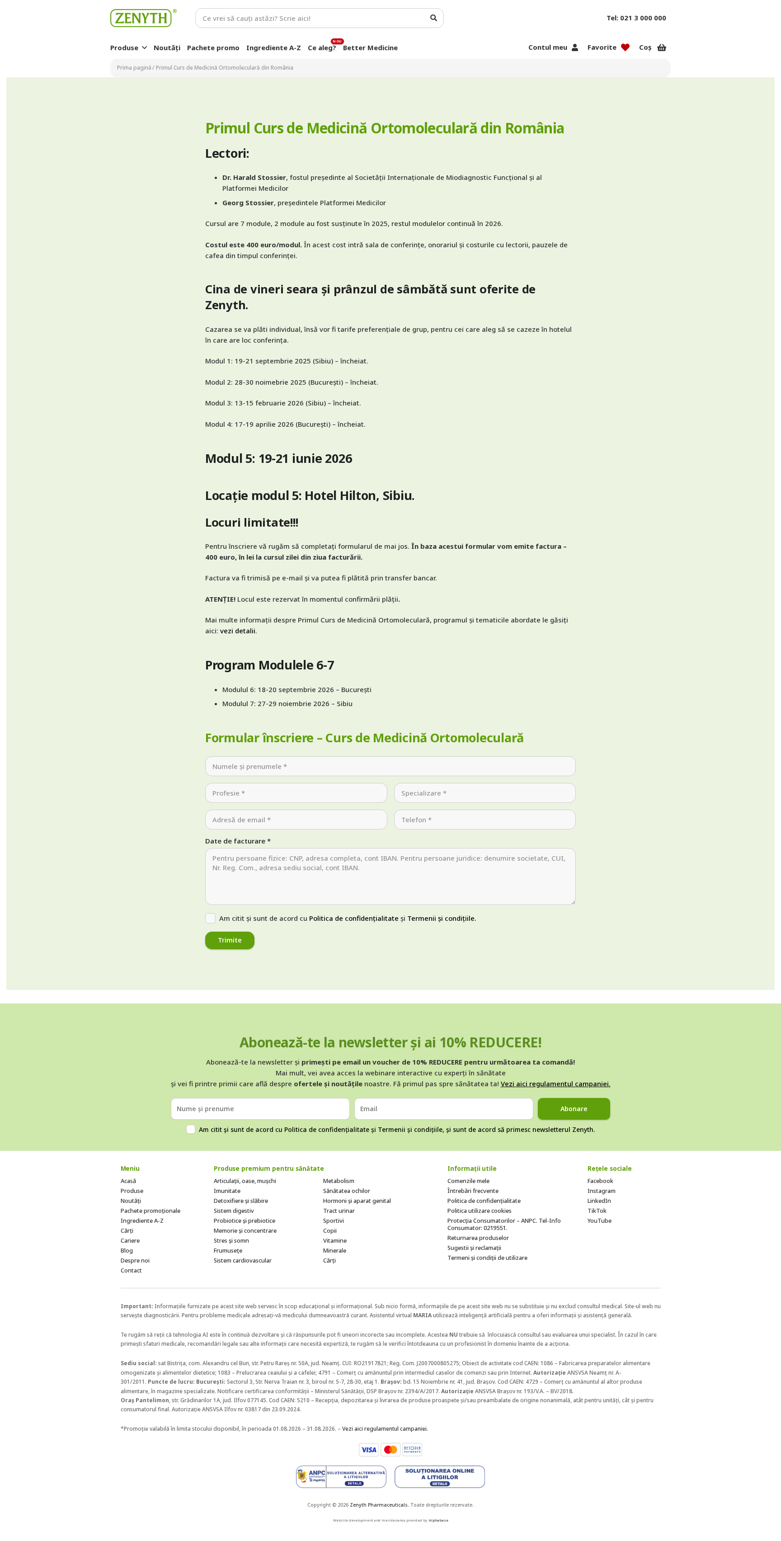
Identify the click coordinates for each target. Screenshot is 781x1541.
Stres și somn (231, 1240)
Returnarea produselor (478, 1238)
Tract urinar (339, 1210)
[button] (144, 47)
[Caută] (433, 18)
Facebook (600, 1181)
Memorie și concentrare (245, 1230)
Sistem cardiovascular (243, 1260)
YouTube (600, 1220)
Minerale (334, 1250)
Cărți (127, 1230)
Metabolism (338, 1181)
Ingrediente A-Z (142, 1220)
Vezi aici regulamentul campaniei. (556, 1083)
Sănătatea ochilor (346, 1191)
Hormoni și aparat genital (357, 1201)
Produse (132, 1191)
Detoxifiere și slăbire (241, 1201)
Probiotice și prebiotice (244, 1220)
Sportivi (333, 1220)
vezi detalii (237, 630)
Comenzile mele (468, 1181)
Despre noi (135, 1260)
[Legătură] (143, 18)
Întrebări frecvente (473, 1191)
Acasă (128, 1181)
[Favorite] (625, 47)
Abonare (574, 1108)
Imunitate (227, 1191)
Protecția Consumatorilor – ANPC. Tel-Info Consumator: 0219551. (504, 1224)
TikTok (597, 1210)
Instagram (602, 1191)
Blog (127, 1250)
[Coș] (662, 47)
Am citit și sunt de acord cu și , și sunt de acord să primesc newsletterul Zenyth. (397, 1130)
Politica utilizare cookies (479, 1210)
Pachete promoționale (150, 1210)
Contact (131, 1270)
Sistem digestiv (234, 1210)
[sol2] (440, 1477)
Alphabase (438, 1520)
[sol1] (341, 1477)
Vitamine (335, 1240)
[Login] (575, 47)
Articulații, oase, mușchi (245, 1181)
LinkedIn (599, 1201)
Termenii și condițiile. (441, 918)
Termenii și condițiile (410, 1129)
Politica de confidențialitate (354, 918)
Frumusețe (228, 1250)
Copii (330, 1230)
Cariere (130, 1240)
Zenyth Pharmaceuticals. (379, 1505)
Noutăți (131, 1201)
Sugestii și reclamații (474, 1248)
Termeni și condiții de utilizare (487, 1258)
